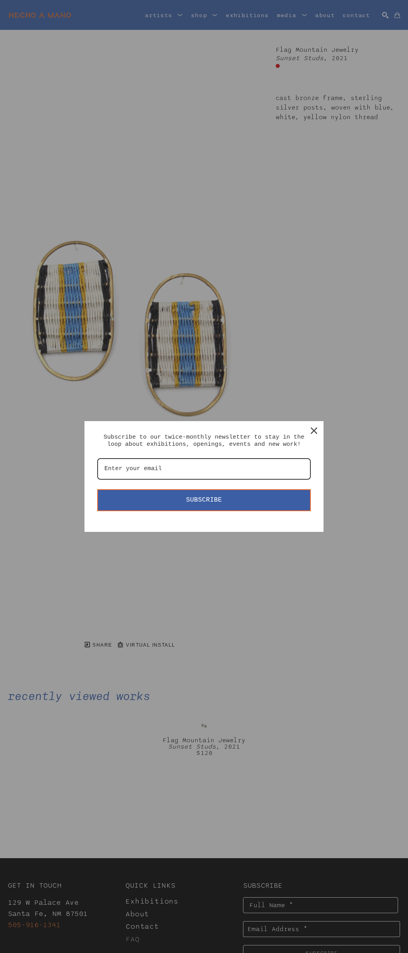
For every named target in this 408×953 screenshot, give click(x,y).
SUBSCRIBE (204, 500)
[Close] (314, 430)
